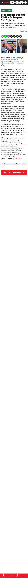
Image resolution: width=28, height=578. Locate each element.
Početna (3, 576)
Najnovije (10, 576)
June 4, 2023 (18, 158)
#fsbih (23, 164)
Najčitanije (17, 576)
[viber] (8, 36)
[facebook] (2, 36)
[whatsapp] (5, 36)
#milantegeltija (6, 164)
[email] (14, 36)
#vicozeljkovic (16, 164)
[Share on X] (11, 36)
